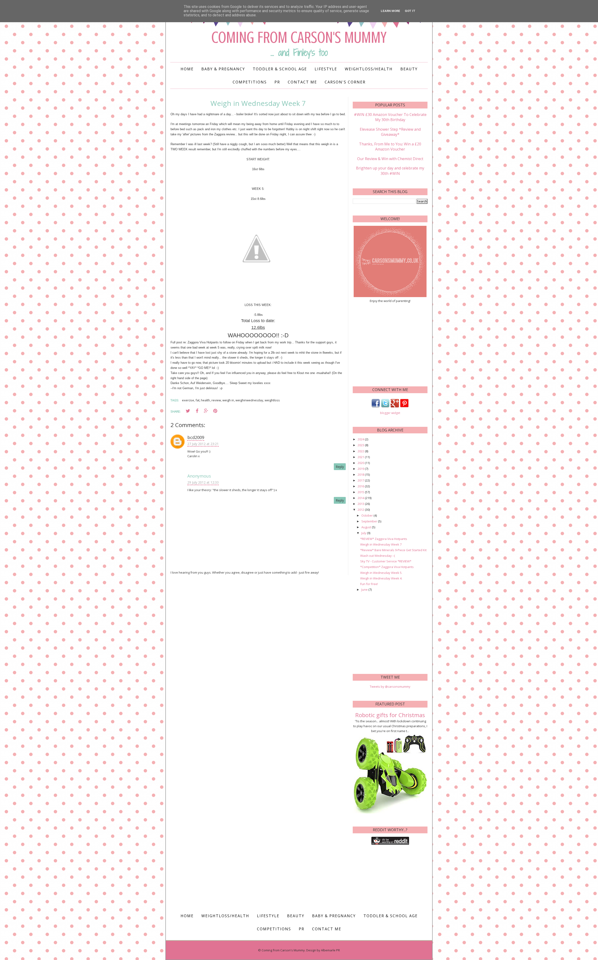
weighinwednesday (249, 400)
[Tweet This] (188, 411)
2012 (361, 509)
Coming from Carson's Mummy (299, 37)
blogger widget (390, 413)
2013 (361, 504)
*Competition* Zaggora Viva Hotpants (387, 567)
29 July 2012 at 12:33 (203, 482)
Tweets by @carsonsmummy (390, 686)
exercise (188, 400)
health (205, 400)
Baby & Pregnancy (223, 69)
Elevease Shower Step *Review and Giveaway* (390, 132)
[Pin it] (215, 411)
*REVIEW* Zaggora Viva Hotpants (383, 539)
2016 (361, 486)
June (364, 589)
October (367, 515)
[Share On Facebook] (197, 411)
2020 (361, 463)
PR (277, 82)
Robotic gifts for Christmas (390, 715)
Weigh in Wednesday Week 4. (381, 578)
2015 (361, 492)
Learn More (390, 11)
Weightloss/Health (369, 69)
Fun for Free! (369, 584)
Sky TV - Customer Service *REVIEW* (385, 561)
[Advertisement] (390, 344)
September (369, 521)
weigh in (228, 400)
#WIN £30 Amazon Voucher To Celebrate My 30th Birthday (390, 117)
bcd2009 (195, 437)
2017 (361, 480)
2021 (361, 457)
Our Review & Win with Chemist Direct (390, 158)
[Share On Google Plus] (206, 411)
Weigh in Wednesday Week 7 (381, 544)
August (366, 527)
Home (187, 69)
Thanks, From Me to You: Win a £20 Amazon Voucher (390, 146)
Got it (410, 11)
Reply (340, 466)
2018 (361, 474)
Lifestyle (326, 69)
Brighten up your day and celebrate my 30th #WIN (390, 170)
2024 (361, 439)
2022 (361, 451)
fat (197, 400)
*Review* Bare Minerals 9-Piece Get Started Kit (393, 550)
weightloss (272, 400)
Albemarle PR (330, 950)
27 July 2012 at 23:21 (203, 444)
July (364, 533)
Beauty (409, 69)
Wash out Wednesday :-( (377, 556)
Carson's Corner (345, 82)
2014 (361, 498)
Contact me (302, 82)
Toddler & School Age (280, 69)
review (216, 400)
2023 (361, 445)
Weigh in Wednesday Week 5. (381, 573)
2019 (361, 469)
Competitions (250, 82)
